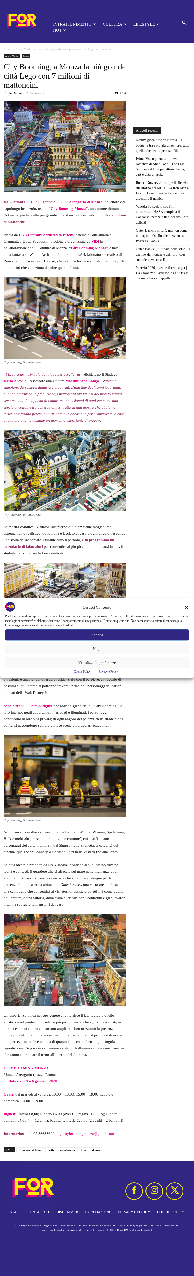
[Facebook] (134, 1191)
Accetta (97, 635)
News (26, 56)
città (52, 1149)
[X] (174, 1191)
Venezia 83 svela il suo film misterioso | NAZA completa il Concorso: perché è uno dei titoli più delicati (162, 214)
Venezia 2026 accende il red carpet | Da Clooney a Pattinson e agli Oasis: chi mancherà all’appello (162, 273)
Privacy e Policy (108, 671)
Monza (95, 1149)
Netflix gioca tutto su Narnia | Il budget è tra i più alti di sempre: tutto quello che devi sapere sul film (162, 145)
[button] (186, 607)
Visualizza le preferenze (97, 663)
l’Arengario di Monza (85, 202)
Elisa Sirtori (15, 92)
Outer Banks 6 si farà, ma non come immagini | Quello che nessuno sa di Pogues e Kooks (161, 236)
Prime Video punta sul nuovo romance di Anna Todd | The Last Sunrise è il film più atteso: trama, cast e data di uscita (160, 166)
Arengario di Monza (31, 1149)
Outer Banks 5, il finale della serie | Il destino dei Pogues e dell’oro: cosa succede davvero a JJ (163, 254)
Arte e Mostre (23, 49)
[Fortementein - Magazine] (21, 21)
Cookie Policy (82, 671)
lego (83, 1149)
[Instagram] (154, 1191)
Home (7, 49)
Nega (97, 649)
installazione (67, 1149)
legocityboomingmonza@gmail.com (85, 1134)
